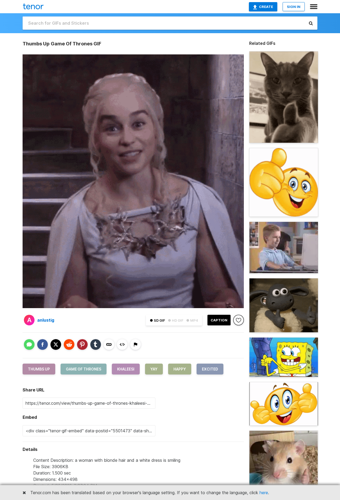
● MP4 (192, 320)
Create (266, 7)
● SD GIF (157, 320)
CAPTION (219, 320)
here (264, 492)
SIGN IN (293, 7)
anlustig (45, 320)
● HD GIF (176, 320)
